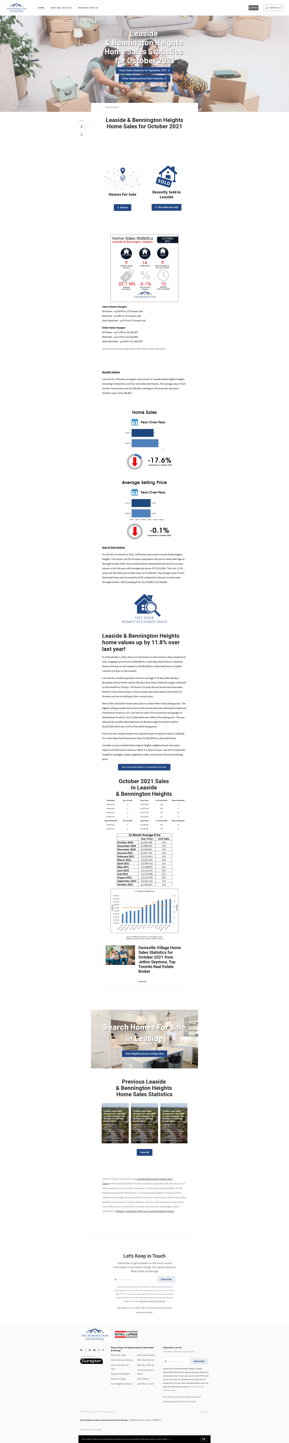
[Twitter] (85, 1350)
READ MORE (142, 982)
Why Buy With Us (145, 1365)
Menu (254, 8)
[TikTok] (103, 1350)
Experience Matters (120, 1373)
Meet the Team (118, 1355)
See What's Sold (145, 1383)
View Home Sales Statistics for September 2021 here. (144, 767)
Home (41, 8)
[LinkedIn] (90, 1350)
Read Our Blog (118, 1378)
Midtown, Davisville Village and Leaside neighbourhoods (145, 1211)
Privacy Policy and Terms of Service (152, 1301)
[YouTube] (94, 1350)
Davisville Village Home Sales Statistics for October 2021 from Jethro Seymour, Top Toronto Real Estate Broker (159, 959)
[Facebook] (81, 1350)
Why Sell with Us (61, 8)
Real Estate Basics (146, 1355)
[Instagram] (99, 1350)
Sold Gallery (143, 1378)
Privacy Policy (204, 1411)
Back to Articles (112, 107)
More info (171, 1439)
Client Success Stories (122, 1359)
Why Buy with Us (88, 8)
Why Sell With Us (145, 1359)
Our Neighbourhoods (121, 1383)
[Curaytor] (91, 1363)
